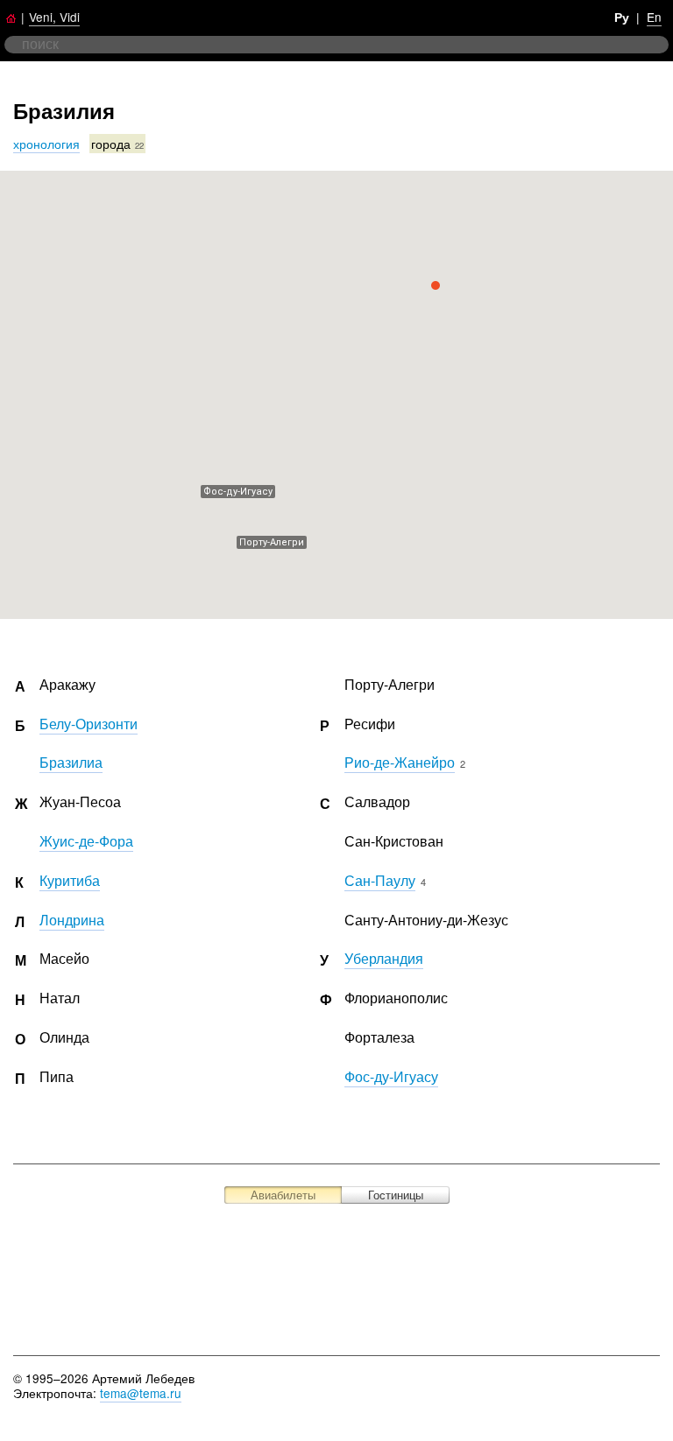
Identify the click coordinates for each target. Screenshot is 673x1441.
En (654, 16)
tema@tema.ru (140, 1393)
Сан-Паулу (379, 880)
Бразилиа (71, 762)
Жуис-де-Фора (86, 841)
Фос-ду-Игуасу (391, 1076)
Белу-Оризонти (88, 723)
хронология (46, 143)
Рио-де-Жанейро (399, 762)
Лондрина (71, 920)
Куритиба (69, 880)
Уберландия (383, 958)
